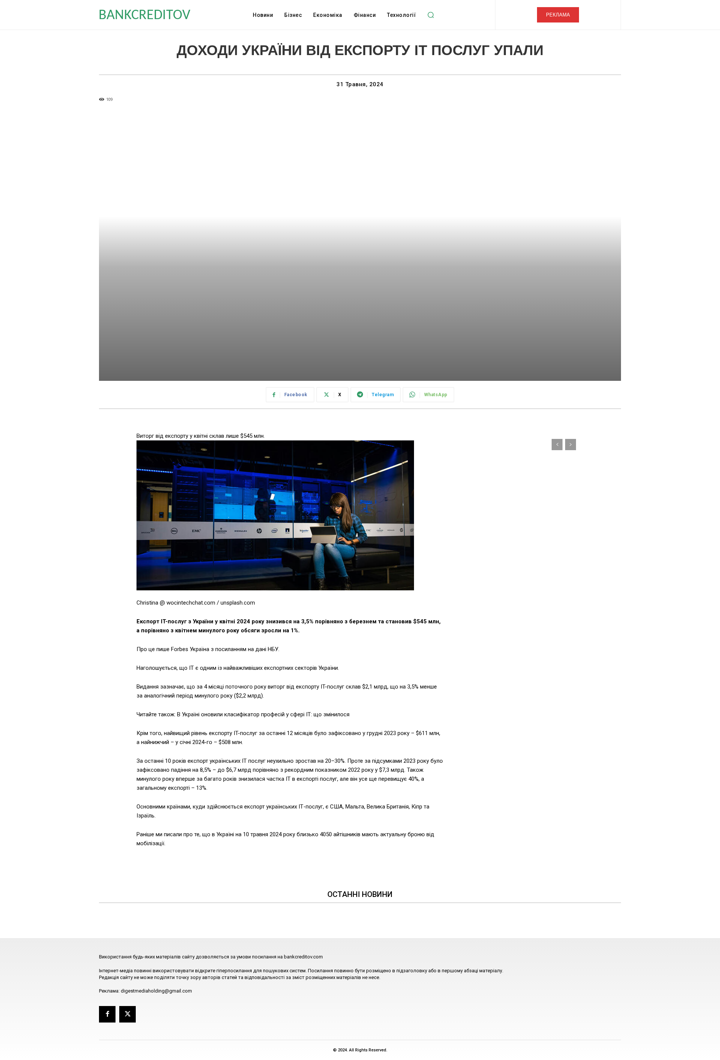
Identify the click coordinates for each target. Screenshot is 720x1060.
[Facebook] (107, 1014)
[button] (430, 15)
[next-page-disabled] (570, 444)
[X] (127, 1014)
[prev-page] (557, 444)
